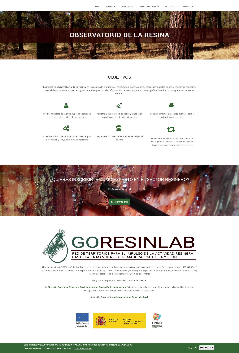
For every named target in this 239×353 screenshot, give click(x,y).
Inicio (97, 6)
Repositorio (189, 6)
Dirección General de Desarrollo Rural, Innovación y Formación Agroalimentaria (87, 287)
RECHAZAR (206, 347)
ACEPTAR (192, 347)
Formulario (121, 201)
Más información (83, 348)
